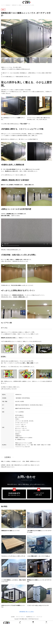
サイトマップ (39, 616)
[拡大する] (15, 346)
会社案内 (13, 616)
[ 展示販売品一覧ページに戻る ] (26, 611)
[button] (50, 38)
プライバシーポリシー (20, 616)
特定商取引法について (30, 616)
